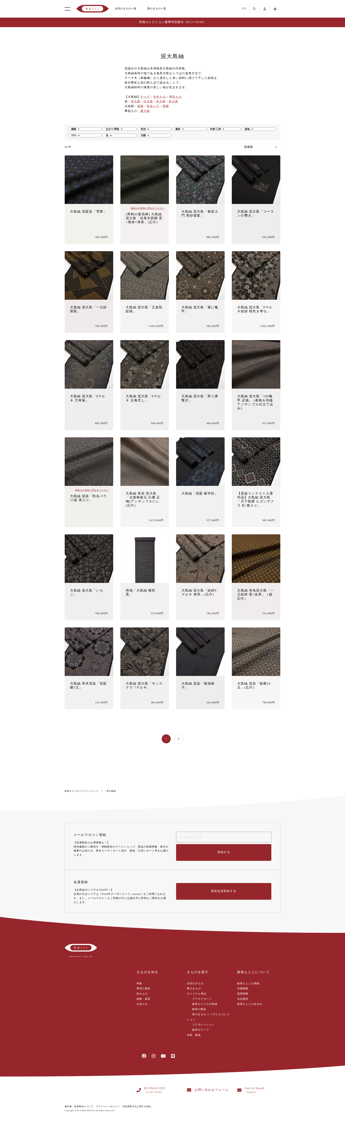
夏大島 (145, 111)
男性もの (175, 96)
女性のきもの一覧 (126, 8)
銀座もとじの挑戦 (248, 983)
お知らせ (142, 1004)
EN (244, 8)
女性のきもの (195, 983)
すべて (145, 96)
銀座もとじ (92, 9)
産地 (247, 129)
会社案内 (242, 999)
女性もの (159, 96)
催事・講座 (143, 999)
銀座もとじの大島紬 (204, 1004)
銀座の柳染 (199, 1009)
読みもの (142, 994)
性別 (143, 129)
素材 (177, 129)
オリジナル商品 (196, 994)
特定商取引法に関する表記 (137, 1106)
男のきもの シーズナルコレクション (208, 1017)
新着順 (248, 146)
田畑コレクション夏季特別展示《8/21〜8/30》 (172, 22)
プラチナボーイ (202, 999)
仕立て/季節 (112, 129)
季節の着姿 (143, 988)
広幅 (143, 135)
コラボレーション (203, 1024)
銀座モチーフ (200, 1030)
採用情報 (242, 994)
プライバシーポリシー (108, 1106)
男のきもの (194, 988)
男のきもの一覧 (156, 8)
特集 (139, 983)
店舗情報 (242, 988)
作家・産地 (194, 1035)
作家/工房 (215, 129)
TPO (73, 135)
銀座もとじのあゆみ (250, 1004)
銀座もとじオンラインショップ (81, 791)
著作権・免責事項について (79, 1106)
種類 (73, 129)
